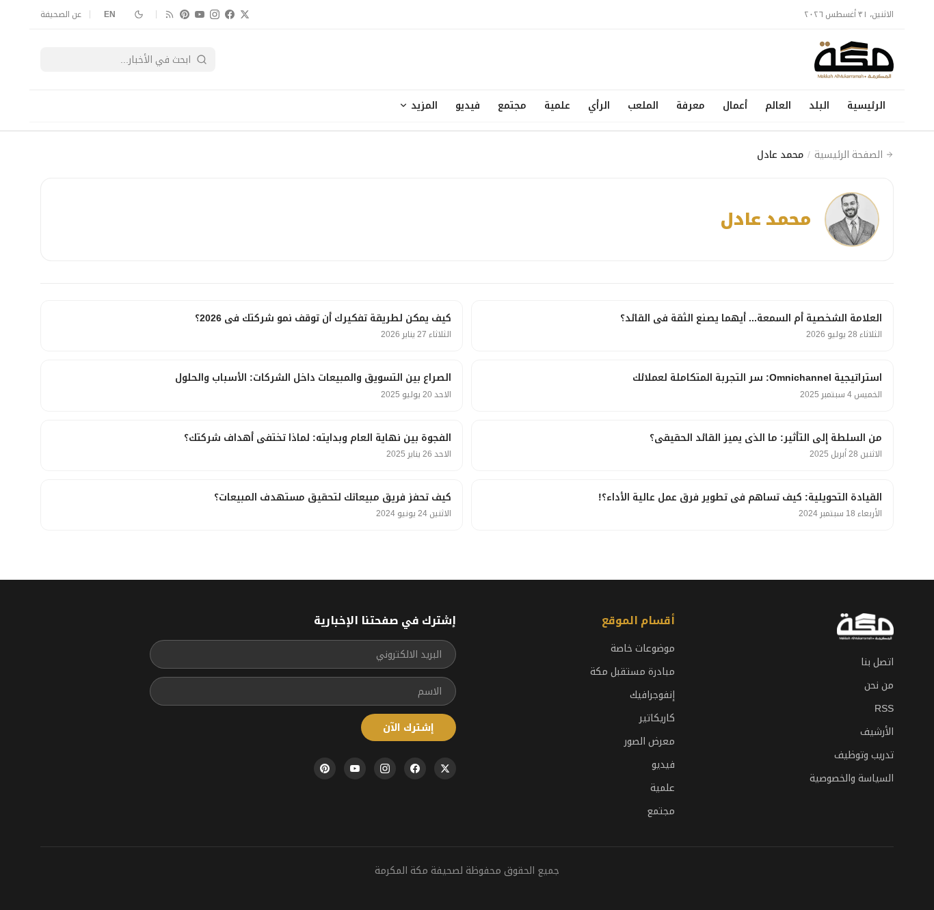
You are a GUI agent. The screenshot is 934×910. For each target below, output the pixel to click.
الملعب (643, 105)
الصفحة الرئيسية (848, 154)
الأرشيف (877, 731)
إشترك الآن (408, 727)
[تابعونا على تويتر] (245, 14)
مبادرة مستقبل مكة (632, 671)
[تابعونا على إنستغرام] (214, 14)
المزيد (424, 105)
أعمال (735, 105)
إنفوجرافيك (652, 694)
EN (110, 14)
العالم (778, 105)
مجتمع (512, 105)
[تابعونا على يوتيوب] (199, 14)
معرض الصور (649, 741)
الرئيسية (866, 105)
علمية (557, 105)
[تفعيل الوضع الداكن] (139, 14)
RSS (884, 708)
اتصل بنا (877, 661)
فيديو (467, 105)
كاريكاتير (657, 717)
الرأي (599, 105)
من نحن (879, 685)
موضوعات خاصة (643, 648)
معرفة (690, 105)
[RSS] (169, 14)
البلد (819, 105)
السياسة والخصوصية (852, 778)
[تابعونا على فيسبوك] (230, 14)
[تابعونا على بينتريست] (184, 14)
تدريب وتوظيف (864, 754)
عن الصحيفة (60, 14)
